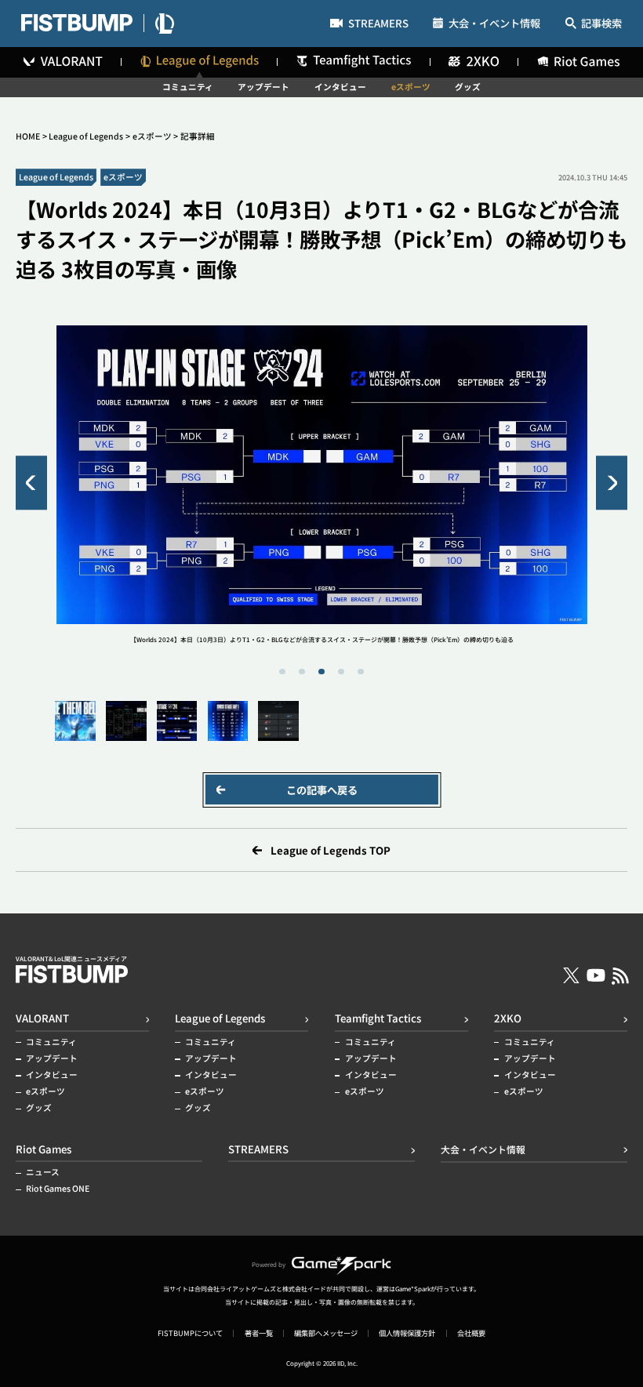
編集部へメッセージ (326, 1333)
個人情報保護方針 (407, 1333)
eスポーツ (410, 87)
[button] (31, 483)
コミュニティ (187, 87)
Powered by (268, 1264)
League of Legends (86, 136)
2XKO (507, 1018)
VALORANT (42, 1018)
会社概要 (471, 1333)
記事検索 (601, 24)
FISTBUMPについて (190, 1333)
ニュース (43, 1172)
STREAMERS (378, 24)
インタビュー (340, 87)
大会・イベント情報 (494, 23)
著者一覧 (258, 1333)
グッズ (468, 87)
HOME (28, 136)
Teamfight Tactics (378, 1018)
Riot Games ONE (57, 1189)
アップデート (263, 87)
